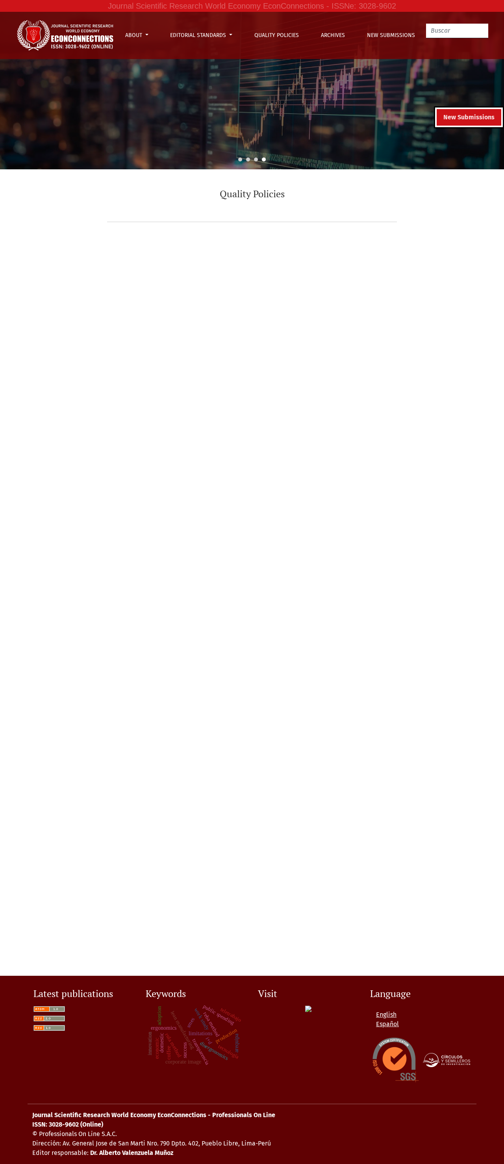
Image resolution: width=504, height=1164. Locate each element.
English (386, 1014)
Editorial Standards (199, 35)
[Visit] (308, 1008)
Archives (333, 35)
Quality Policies (276, 35)
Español (387, 1024)
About (134, 35)
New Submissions (391, 35)
